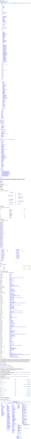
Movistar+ (11, 345)
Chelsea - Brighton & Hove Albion (24, 409)
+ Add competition (3, 130)
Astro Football (12, 323)
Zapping (14, 286)
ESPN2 (13, 408)
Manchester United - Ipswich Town (24, 412)
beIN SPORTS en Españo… (5, 89)
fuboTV (13, 354)
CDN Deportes (13, 301)
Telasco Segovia (2, 256)
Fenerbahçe (8, 410)
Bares (18, 429)
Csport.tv (10, 276)
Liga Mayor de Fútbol (5, 12)
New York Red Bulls (5, 49)
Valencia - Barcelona (25, 419)
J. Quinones (21, 201)
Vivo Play (19, 286)
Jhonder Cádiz (2, 251)
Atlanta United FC (5, 51)
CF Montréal (4, 52)
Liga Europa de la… (5, 16)
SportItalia (10, 340)
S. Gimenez (19, 193)
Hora (3, 121)
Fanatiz (18, 408)
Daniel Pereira (2, 258)
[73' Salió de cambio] (1, 235)
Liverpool (8, 406)
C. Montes (21, 194)
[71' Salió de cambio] (1, 230)
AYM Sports (4, 96)
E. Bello (12, 200)
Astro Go (10, 287)
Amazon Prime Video (5, 95)
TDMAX (18, 297)
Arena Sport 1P (12, 285)
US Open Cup (2, 405)
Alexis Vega (18, 250)
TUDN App (27, 354)
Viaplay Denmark (11, 299)
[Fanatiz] (11, 139)
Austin (8, 429)
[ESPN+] (14, 139)
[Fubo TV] (1, 139)
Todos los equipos (3, 62)
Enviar (6, 398)
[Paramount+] (9, 139)
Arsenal (3, 31)
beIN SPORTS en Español (4, 149)
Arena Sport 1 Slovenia (12, 344)
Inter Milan (4, 37)
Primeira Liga (4, 20)
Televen (17, 356)
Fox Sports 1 (4, 86)
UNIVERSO (4, 92)
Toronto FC (4, 50)
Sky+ (17, 286)
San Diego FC (4, 59)
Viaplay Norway (11, 332)
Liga (1, 121)
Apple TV (4, 88)
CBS (12, 406)
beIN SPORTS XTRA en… (13, 422)
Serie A (2, 410)
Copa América (1, 177)
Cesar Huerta (18, 251)
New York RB (8, 416)
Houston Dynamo (4, 54)
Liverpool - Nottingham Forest (24, 408)
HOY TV (10, 313)
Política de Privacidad (20, 427)
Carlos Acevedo (18, 253)
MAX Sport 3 (11, 288)
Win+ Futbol (17, 295)
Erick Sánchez (18, 258)
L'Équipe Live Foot (11, 305)
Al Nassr (3, 42)
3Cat (21, 345)
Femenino (2, 110)
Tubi (3, 106)
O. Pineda (19, 201)
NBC (12, 407)
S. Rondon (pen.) (2, 182)
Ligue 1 (2, 136)
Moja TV (10, 285)
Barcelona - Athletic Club (24, 406)
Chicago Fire (4, 46)
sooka (14, 323)
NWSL (3, 13)
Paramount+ (19, 407)
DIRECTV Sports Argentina (16, 277)
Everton (7, 407)
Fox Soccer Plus (4, 85)
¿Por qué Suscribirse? (10, 398)
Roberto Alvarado (18, 255)
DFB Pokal (4, 21)
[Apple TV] (6, 139)
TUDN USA (4, 90)
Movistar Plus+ (19, 345)
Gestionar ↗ (3, 123)
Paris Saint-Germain (5, 41)
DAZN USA (4, 91)
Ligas (2, 10)
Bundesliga (4, 19)
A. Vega (19, 196)
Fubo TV (19, 405)
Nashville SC (4, 45)
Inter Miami (8, 413)
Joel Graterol (2, 252)
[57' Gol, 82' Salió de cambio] (2, 233)
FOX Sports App (6, 372)
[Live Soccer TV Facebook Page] (24, 421)
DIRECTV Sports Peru (12, 335)
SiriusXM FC (9, 372)
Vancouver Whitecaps (8, 421)
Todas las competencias (3, 28)
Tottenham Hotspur (4, 34)
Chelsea (7, 405)
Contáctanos (19, 431)
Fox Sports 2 (4, 87)
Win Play (19, 295)
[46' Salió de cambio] (2, 231)
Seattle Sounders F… (5, 60)
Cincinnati (8, 415)
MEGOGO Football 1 (12, 353)
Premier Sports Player (15, 317)
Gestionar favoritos (2, 122)
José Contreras (2, 253)
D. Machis (10, 200)
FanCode (10, 284)
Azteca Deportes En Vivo (13, 297)
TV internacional (1, 188)
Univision (4, 93)
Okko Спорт (11, 282)
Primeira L (2, 117)
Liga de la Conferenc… (2, 408)
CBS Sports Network (5, 84)
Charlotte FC (4, 47)
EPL (1, 114)
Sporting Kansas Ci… (5, 61)
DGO (19, 277)
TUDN (10, 297)
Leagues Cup (4, 24)
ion (1, 162)
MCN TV (10, 274)
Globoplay (12, 286)
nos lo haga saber (4, 362)
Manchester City (4, 33)
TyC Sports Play (21, 277)
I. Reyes (19, 194)
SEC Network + (4, 105)
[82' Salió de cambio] (2, 232)
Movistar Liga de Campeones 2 (15, 345)
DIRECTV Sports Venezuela (12, 356)
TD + (16, 297)
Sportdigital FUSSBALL (12, 279)
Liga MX (2, 132)
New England (8, 414)
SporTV (10, 286)
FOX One (4, 101)
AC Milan (8, 409)
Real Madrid (8, 408)
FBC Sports (11, 304)
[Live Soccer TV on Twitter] (24, 422)
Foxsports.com (24, 354)
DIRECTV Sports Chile (12, 294)
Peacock (3, 94)
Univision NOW (21, 354)
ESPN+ (13, 410)
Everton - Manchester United (24, 418)
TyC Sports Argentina (12, 277)
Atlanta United (8, 418)
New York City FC (5, 48)
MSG (3, 103)
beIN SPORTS (4, 82)
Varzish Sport (11, 349)
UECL (2, 112)
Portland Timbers (4, 58)
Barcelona (4, 35)
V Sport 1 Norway (14, 332)
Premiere (3, 104)
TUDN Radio (12, 372)
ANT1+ (10, 309)
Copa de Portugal (3, 412)
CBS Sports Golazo (4, 98)
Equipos (2, 29)
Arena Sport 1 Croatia (12, 298)
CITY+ (3, 99)
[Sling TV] (4, 139)
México (3, 366)
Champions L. (2, 111)
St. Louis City (8, 424)
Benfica (3, 39)
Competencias (1, 129)
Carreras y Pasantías (20, 428)
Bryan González (18, 256)
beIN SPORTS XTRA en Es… (4, 157)
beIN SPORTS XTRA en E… (5, 97)
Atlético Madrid (4, 36)
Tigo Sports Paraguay (12, 334)
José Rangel (18, 252)
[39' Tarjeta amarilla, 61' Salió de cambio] (2, 234)
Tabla (0, 187)
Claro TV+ (16, 286)
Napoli (3, 38)
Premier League (4, 17)
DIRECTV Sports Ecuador (12, 302)
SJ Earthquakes (8, 423)
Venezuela (1, 180)
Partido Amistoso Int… (5, 27)
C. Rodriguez (21, 196)
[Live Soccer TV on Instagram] (24, 423)
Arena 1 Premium (11, 321)
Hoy (3, 6)
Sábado (3, 7)
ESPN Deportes (13, 409)
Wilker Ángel (2, 250)
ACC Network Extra (14, 418)
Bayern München (4, 40)
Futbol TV (13, 349)
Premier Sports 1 (11, 317)
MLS (1, 113)
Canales (1, 140)
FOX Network (15, 376)
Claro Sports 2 (20, 297)
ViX (1, 167)
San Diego (8, 427)
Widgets (18, 426)
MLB (18, 434)
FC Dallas (4, 56)
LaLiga (2, 134)
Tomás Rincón (2, 255)
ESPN (3, 83)
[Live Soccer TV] (2, 0)
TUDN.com (19, 354)
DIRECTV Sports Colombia (12, 295)
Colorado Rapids (4, 57)
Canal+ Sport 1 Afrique (12, 283)
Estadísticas (1, 186)
